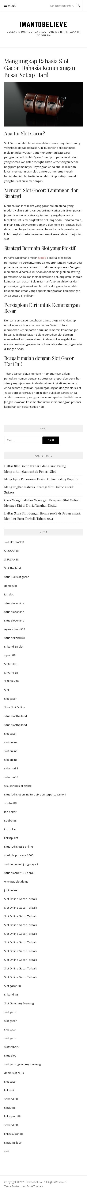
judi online (11, 890)
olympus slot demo (16, 881)
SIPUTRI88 (10, 664)
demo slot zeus (14, 1073)
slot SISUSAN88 (14, 542)
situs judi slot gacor (16, 577)
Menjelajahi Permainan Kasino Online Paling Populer (41, 479)
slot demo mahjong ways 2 (21, 864)
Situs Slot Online (14, 707)
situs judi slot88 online (18, 846)
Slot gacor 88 (12, 986)
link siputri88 (12, 1116)
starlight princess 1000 (19, 855)
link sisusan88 (13, 1134)
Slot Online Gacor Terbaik (20, 899)
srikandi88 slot (13, 646)
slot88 (42, 258)
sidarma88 (11, 768)
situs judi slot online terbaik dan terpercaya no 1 (35, 794)
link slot (9, 1090)
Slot (6, 690)
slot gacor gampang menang (22, 1064)
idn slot (9, 594)
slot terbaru (11, 1047)
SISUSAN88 (11, 559)
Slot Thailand (12, 568)
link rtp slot (11, 838)
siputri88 (10, 655)
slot (6, 1151)
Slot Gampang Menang (19, 1003)
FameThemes (35, 1186)
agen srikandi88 (14, 629)
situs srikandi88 (14, 638)
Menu (12, 6)
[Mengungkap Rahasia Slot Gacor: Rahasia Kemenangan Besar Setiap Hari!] (43, 104)
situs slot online (14, 603)
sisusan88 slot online (18, 786)
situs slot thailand (15, 716)
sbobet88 (10, 803)
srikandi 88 (11, 994)
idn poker (10, 812)
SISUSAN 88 (11, 551)
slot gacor (10, 699)
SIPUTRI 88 (11, 672)
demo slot (10, 586)
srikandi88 (11, 1099)
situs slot (10, 1055)
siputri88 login (13, 1142)
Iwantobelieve (44, 24)
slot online (11, 742)
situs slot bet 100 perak (19, 873)
